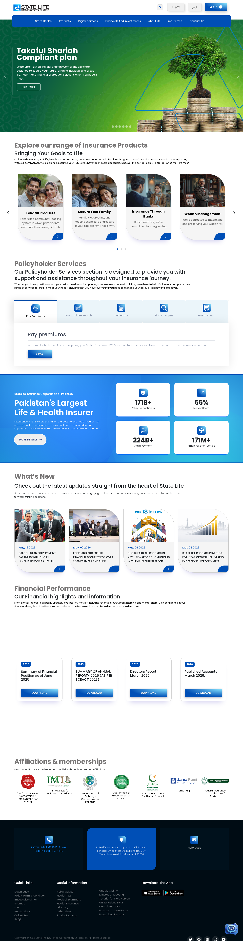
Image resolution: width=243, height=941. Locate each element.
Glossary (62, 907)
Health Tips (64, 895)
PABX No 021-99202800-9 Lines (48, 847)
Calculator (21, 915)
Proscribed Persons (111, 914)
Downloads (21, 892)
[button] (118, 249)
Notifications (22, 911)
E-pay (176, 7)
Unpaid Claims (108, 891)
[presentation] (8, 212)
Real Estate (174, 21)
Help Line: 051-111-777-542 (49, 851)
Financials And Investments (123, 21)
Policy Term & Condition (29, 895)
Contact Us (197, 21)
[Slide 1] (113, 126)
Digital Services (88, 21)
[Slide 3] (120, 126)
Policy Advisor (66, 892)
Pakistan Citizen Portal (113, 910)
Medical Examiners (69, 899)
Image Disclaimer (25, 899)
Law (16, 907)
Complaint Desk (109, 906)
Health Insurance (68, 903)
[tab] (35, 311)
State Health (43, 21)
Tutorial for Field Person (114, 898)
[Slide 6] (130, 126)
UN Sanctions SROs (111, 902)
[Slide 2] (116, 126)
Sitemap (19, 903)
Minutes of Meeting (111, 895)
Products (65, 21)
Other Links (64, 911)
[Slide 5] (126, 126)
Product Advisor (67, 915)
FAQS (17, 919)
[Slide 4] (123, 126)
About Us (154, 21)
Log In (213, 6)
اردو (194, 7)
